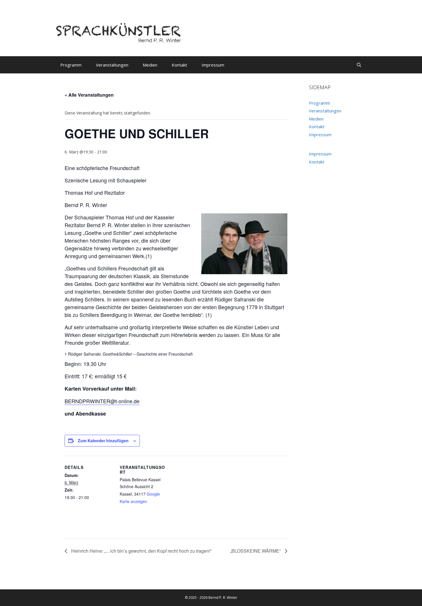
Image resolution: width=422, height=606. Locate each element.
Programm (71, 65)
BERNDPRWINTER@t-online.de (102, 401)
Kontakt (179, 65)
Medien (150, 65)
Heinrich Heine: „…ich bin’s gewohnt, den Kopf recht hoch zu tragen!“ (141, 550)
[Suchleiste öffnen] (359, 64)
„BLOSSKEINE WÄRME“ (256, 550)
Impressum (213, 65)
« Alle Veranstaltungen (89, 94)
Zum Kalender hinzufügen (103, 440)
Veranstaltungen (112, 65)
